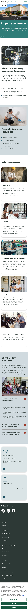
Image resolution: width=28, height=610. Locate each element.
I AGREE (14, 607)
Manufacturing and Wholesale (8, 545)
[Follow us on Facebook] (13, 511)
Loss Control (4, 560)
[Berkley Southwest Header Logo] (8, 2)
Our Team (4, 570)
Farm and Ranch (5, 551)
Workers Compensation (7, 533)
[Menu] (25, 2)
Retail (3, 548)
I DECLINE (14, 603)
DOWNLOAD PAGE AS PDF (7, 42)
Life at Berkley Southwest (7, 575)
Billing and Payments (6, 563)
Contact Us (4, 581)
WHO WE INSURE (5, 537)
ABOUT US (4, 567)
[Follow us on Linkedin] (8, 511)
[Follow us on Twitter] (3, 511)
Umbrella (4, 525)
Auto (3, 519)
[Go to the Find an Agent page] (4, 497)
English (2, 5)
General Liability (5, 528)
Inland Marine (5, 530)
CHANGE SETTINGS (14, 599)
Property (4, 522)
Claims (3, 557)
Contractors (4, 540)
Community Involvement (7, 572)
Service (3, 543)
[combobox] (3, 5)
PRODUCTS (4, 517)
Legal (2, 36)
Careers (4, 578)
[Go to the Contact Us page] (4, 469)
